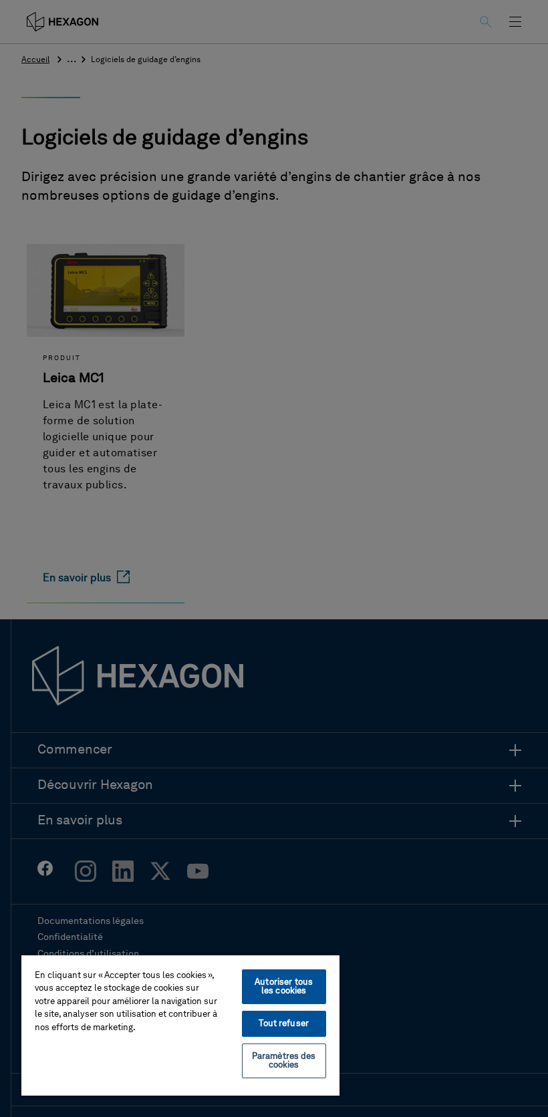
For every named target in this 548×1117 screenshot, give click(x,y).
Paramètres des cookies (284, 1061)
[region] (180, 1025)
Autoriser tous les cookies (284, 986)
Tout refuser (284, 1023)
